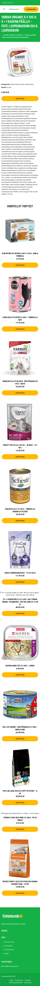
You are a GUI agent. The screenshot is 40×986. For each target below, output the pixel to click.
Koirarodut (9, 946)
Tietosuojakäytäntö (16, 982)
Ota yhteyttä (19, 980)
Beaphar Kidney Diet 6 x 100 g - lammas (20, 665)
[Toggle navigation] (3, 9)
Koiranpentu (9, 950)
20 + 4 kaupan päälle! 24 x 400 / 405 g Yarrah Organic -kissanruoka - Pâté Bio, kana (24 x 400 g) (20, 601)
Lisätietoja (20, 98)
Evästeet (28, 980)
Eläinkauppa (31, 9)
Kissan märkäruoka (26, 84)
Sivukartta (27, 982)
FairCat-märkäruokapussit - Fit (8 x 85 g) (20, 573)
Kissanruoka (14, 84)
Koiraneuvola (9, 942)
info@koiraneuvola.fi (7, 3)
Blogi (7, 953)
